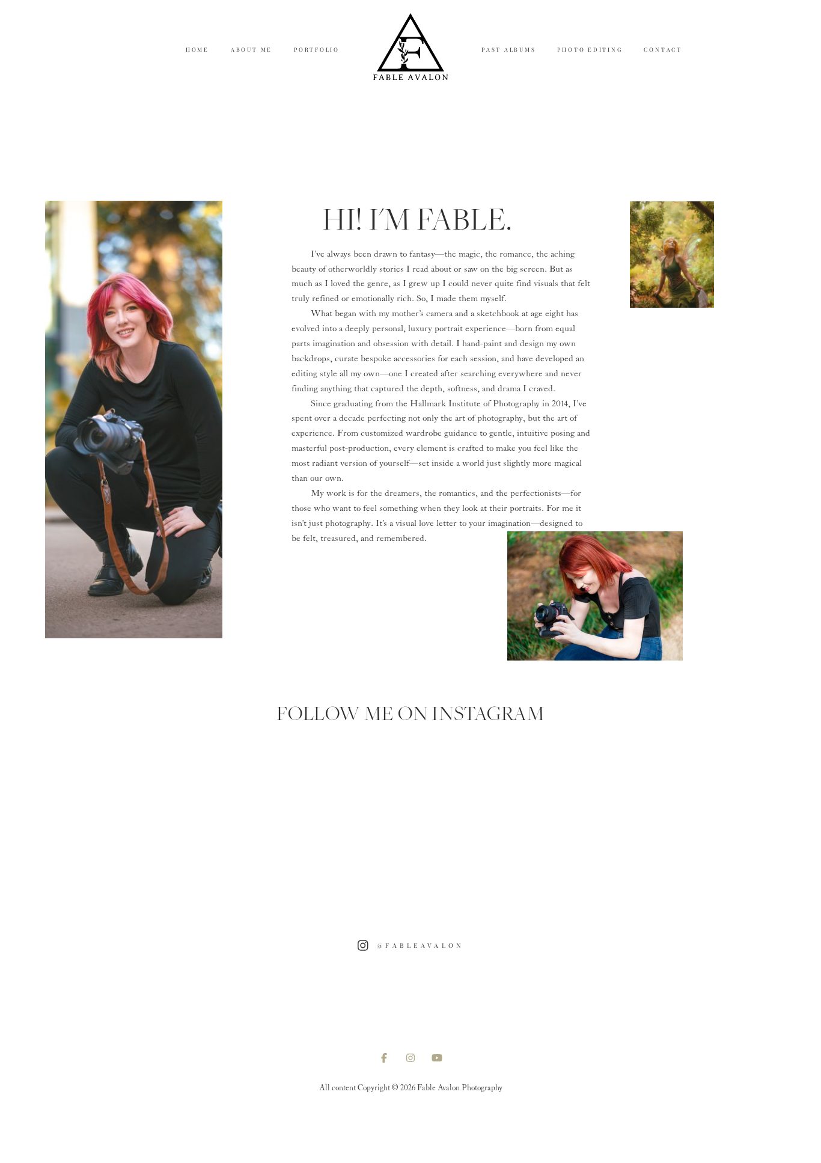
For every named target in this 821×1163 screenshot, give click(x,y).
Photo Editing (589, 49)
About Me (251, 49)
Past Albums (508, 49)
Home (197, 49)
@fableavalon (420, 945)
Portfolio (317, 49)
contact (663, 49)
